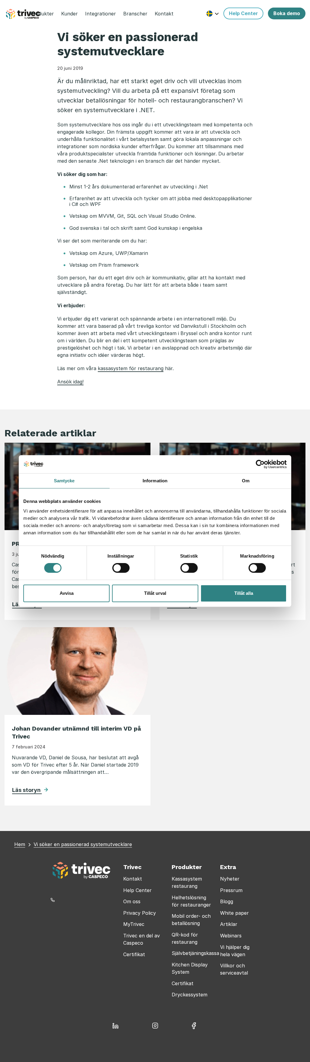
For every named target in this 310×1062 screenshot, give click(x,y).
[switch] (121, 568)
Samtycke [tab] (64, 480)
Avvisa (67, 593)
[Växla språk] (212, 13)
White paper (234, 913)
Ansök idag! (70, 382)
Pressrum (231, 890)
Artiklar (228, 924)
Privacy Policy (139, 913)
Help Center (137, 890)
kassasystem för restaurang (130, 368)
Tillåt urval (155, 593)
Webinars (231, 936)
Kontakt (132, 879)
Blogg (226, 901)
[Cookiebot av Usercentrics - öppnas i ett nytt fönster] (260, 464)
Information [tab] (155, 480)
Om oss (131, 901)
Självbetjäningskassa (195, 953)
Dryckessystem (189, 995)
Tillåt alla (243, 593)
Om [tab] (245, 480)
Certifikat (134, 954)
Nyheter (229, 879)
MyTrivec (133, 924)
